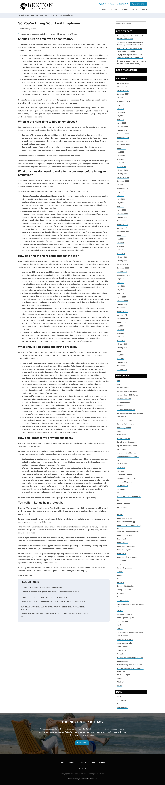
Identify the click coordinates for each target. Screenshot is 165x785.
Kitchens (120, 571)
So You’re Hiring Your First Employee (41, 587)
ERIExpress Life (122, 485)
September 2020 (123, 275)
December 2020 (123, 264)
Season (120, 628)
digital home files (123, 438)
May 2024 (120, 116)
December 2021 (122, 221)
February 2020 (122, 300)
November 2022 (123, 181)
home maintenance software (128, 532)
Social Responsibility (125, 643)
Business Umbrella (124, 399)
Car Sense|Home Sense (126, 409)
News (27, 15)
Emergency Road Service (126, 453)
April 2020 (120, 293)
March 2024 (121, 123)
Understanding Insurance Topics (129, 665)
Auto (118, 380)
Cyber (119, 431)
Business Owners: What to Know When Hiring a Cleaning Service (53, 608)
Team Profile (121, 650)
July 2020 (120, 282)
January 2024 (122, 130)
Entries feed (121, 700)
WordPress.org (122, 707)
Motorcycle (121, 593)
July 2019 (120, 326)
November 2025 (123, 83)
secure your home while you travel (130, 632)
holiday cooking (123, 507)
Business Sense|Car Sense (127, 391)
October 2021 (122, 228)
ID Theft (120, 564)
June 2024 (121, 112)
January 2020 (122, 304)
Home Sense (121, 553)
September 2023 (123, 145)
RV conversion (122, 621)
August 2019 (121, 322)
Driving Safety (122, 449)
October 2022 (122, 185)
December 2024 (123, 90)
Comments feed (123, 704)
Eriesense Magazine (124, 482)
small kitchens (122, 636)
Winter (119, 686)
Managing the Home (124, 590)
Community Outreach (125, 424)
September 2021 (123, 232)
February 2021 (122, 257)
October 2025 (122, 87)
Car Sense (121, 406)
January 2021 (122, 261)
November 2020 (123, 268)
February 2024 (122, 127)
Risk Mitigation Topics (125, 618)
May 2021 (120, 246)
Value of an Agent (124, 675)
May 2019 (120, 333)
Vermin (119, 678)
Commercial (121, 417)
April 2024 (120, 119)
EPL (118, 460)
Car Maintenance (123, 402)
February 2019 (122, 344)
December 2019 (122, 308)
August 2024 (122, 105)
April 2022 (120, 206)
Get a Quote (81, 743)
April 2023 (120, 163)
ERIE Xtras (120, 471)
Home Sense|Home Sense (127, 557)
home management (124, 535)
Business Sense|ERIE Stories (127, 395)
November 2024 (123, 94)
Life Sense (120, 582)
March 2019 (121, 340)
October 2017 (122, 369)
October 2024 (122, 98)
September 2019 (123, 319)
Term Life (120, 654)
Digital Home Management (127, 446)
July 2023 (120, 152)
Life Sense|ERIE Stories (125, 586)
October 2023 (122, 141)
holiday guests (122, 511)
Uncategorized (122, 661)
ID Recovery (121, 561)
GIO (118, 493)
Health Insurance (123, 504)
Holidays (120, 514)
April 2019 (120, 337)
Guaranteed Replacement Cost (129, 496)
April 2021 (120, 250)
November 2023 (123, 137)
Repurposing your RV (125, 614)
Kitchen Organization (125, 568)
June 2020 (121, 286)
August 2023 (121, 148)
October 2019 (122, 315)
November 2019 (122, 311)
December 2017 (122, 366)
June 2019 (120, 329)
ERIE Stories (121, 467)
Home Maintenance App (126, 522)
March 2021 (121, 253)
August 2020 (121, 279)
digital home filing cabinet (127, 442)
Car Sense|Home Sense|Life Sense (130, 413)
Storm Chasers (122, 647)
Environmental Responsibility (128, 456)
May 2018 (120, 358)
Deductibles (121, 435)
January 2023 (122, 174)
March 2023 (121, 166)
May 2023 (120, 159)
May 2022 (120, 203)
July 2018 (120, 355)
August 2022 (121, 192)
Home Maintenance (124, 518)
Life (118, 579)
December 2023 (123, 134)
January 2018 (122, 362)
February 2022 (122, 214)
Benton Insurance (36, 6)
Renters (120, 610)
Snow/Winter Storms (125, 639)
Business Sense (123, 388)
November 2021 (122, 224)
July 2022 (120, 195)
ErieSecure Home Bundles (126, 478)
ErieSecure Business (124, 475)
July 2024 (120, 108)
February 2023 (122, 170)
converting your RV (124, 427)
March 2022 (121, 210)
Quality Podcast (123, 600)
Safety (119, 625)
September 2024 (123, 101)
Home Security (122, 542)
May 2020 (120, 290)
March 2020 (121, 297)
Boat (118, 384)
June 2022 (121, 199)
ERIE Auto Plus (122, 464)
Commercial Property (125, 420)
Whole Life (121, 682)
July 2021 (120, 239)
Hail (118, 500)
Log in (119, 697)
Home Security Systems (126, 546)
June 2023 (121, 156)
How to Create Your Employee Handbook (44, 597)
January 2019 (122, 348)
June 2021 (120, 243)
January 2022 (122, 217)
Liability (120, 575)
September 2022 (123, 188)
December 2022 (123, 177)
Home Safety (122, 539)
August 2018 (121, 351)
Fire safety (121, 489)
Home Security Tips (124, 550)
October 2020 (122, 272)
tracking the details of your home (130, 657)
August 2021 (121, 235)
